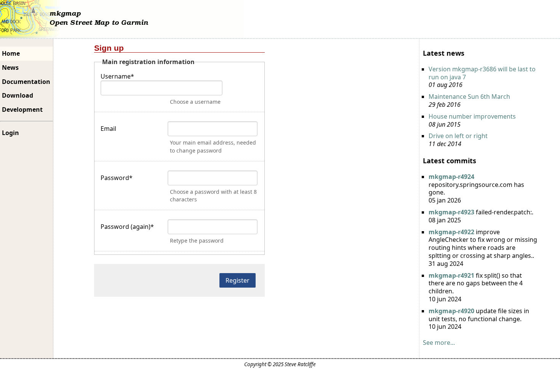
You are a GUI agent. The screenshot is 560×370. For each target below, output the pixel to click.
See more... (439, 342)
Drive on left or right (458, 136)
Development (22, 109)
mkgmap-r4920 (451, 311)
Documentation (26, 81)
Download (17, 95)
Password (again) (127, 227)
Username (117, 76)
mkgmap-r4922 (451, 232)
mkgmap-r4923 (451, 212)
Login (10, 133)
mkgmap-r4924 (451, 176)
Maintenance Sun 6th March (469, 96)
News (10, 67)
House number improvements (472, 116)
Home (11, 53)
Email (108, 129)
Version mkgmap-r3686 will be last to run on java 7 (482, 73)
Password (117, 178)
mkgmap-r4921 (451, 275)
